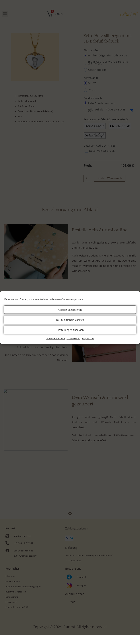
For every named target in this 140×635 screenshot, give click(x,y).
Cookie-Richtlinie (55, 338)
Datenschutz (73, 338)
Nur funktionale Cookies (70, 319)
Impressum (88, 338)
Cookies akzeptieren (70, 309)
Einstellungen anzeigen (70, 329)
